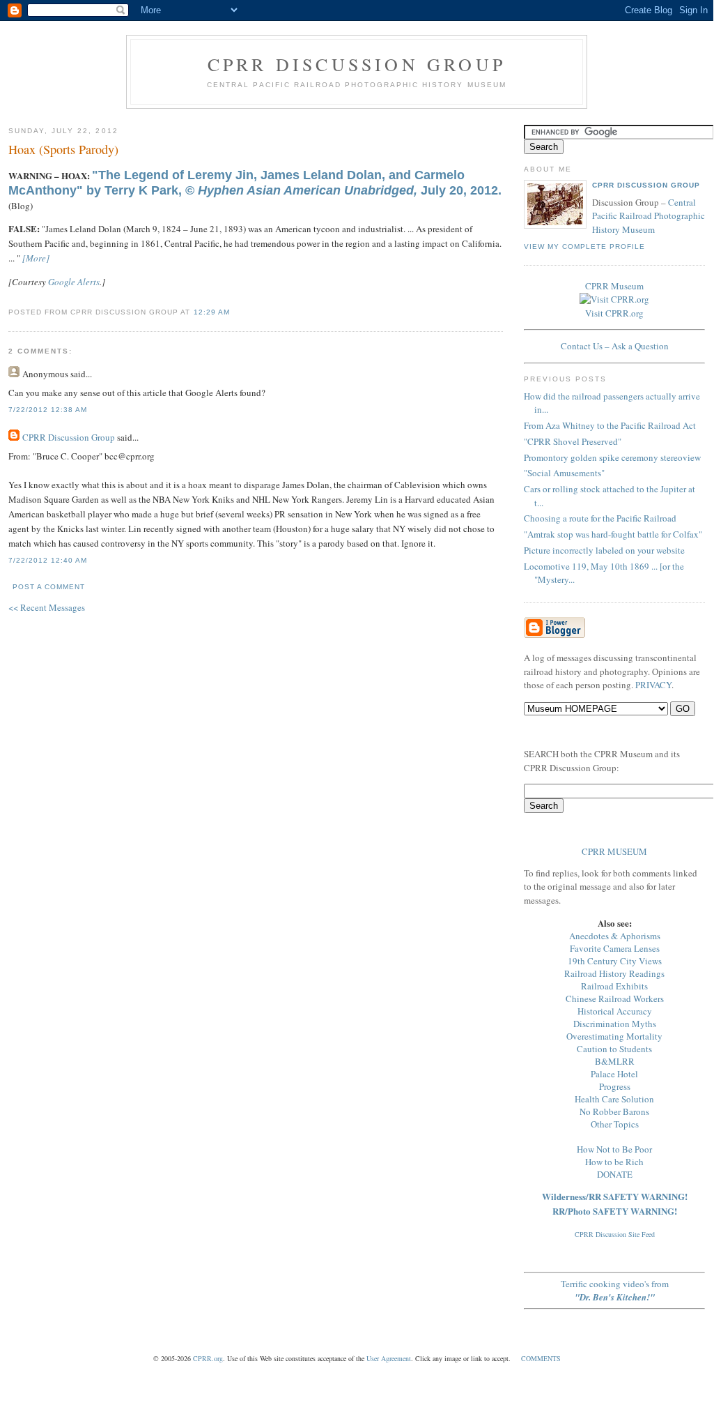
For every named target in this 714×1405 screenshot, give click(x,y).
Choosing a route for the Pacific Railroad (600, 518)
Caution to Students (614, 1048)
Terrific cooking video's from (615, 1290)
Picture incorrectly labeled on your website (604, 550)
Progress (614, 1086)
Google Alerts (74, 281)
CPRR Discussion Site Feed (615, 1234)
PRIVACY (653, 684)
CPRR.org (208, 1358)
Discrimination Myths (614, 1023)
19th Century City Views (615, 961)
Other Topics (615, 1124)
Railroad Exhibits (614, 986)
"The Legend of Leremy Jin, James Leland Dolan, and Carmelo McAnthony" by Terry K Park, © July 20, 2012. (255, 182)
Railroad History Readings (614, 973)
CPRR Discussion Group (357, 64)
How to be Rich (614, 1161)
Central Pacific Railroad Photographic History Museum (648, 216)
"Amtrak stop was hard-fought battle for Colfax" (613, 534)
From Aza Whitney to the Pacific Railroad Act (610, 425)
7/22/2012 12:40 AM (47, 560)
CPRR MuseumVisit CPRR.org (614, 299)
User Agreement (388, 1358)
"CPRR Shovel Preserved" (572, 441)
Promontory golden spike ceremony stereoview (612, 457)
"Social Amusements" (564, 472)
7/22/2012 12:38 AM (47, 409)
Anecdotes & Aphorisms (614, 935)
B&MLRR (615, 1061)
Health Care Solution (614, 1099)
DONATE (614, 1174)
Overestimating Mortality (614, 1036)
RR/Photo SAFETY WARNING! (614, 1210)
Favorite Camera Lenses (615, 948)
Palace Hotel (614, 1074)
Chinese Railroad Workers (615, 998)
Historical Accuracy (614, 1011)
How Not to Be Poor (614, 1149)
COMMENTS (541, 1358)
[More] (35, 258)
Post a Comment (49, 587)
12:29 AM (212, 312)
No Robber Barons (614, 1111)
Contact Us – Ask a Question (615, 346)
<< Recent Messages (46, 607)
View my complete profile (584, 246)
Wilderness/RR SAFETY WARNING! (615, 1196)
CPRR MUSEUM (614, 851)
